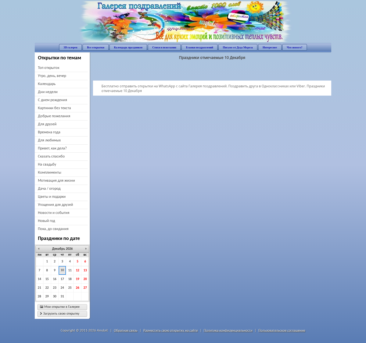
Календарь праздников (128, 47)
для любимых (49, 140)
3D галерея (70, 47)
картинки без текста (54, 108)
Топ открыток (48, 68)
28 (39, 296)
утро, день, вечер (52, 76)
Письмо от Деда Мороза (238, 47)
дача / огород (49, 189)
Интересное (270, 47)
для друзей (47, 124)
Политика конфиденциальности (228, 330)
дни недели (48, 92)
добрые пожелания (54, 116)
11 (70, 270)
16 (54, 279)
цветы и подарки (52, 197)
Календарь (46, 84)
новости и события (53, 213)
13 (85, 270)
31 (62, 296)
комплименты (49, 173)
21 (39, 288)
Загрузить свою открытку (59, 313)
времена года (49, 132)
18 (70, 279)
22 (47, 288)
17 (62, 279)
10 (62, 270)
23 (54, 288)
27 (85, 288)
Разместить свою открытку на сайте (170, 330)
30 (54, 296)
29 (47, 296)
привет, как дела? (52, 148)
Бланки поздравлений (199, 47)
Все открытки (95, 47)
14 (39, 279)
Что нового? (294, 47)
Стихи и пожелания (164, 47)
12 (77, 270)
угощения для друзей (55, 205)
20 (85, 279)
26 (77, 288)
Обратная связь (125, 330)
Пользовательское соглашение (281, 330)
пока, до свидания (53, 229)
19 (77, 279)
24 (62, 288)
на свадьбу (47, 165)
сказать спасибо (51, 157)
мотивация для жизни (56, 181)
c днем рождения (52, 100)
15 (47, 279)
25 (70, 288)
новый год (46, 221)
